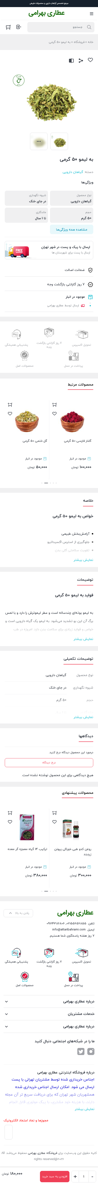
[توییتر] (80, 1051)
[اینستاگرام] (90, 1051)
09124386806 (56, 923)
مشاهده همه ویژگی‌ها (71, 229)
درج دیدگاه (49, 763)
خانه (90, 42)
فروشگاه (79, 42)
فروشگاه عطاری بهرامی (42, 1153)
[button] (56, 483)
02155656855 (76, 923)
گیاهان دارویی (73, 172)
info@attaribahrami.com (69, 930)
